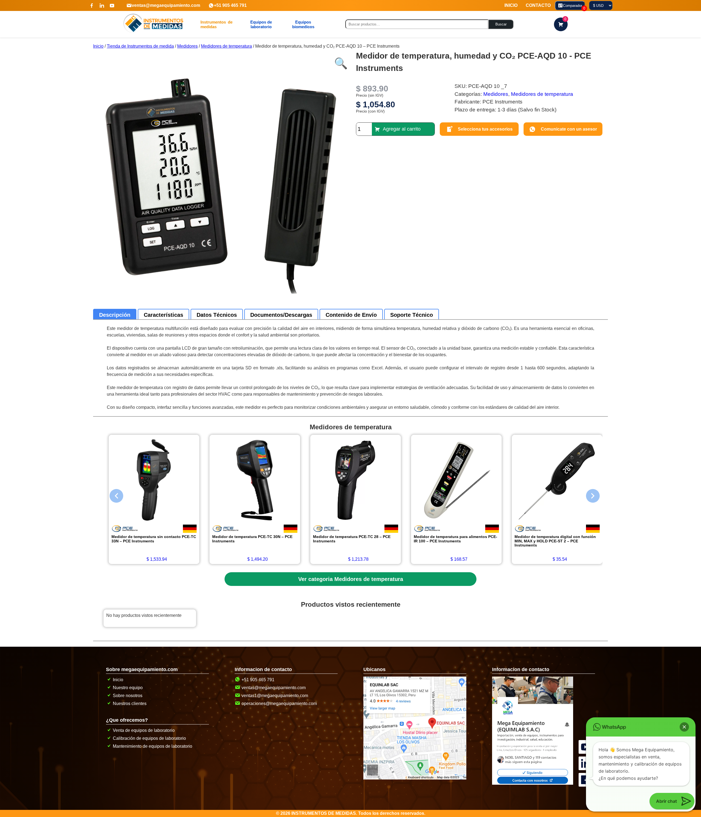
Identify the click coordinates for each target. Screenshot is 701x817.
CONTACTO (538, 5)
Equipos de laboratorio (261, 24)
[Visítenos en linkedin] (102, 5)
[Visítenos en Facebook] (91, 5)
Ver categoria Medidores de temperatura (350, 579)
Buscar (501, 24)
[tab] (114, 315)
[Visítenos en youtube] (112, 5)
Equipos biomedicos (303, 24)
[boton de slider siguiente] (588, 494)
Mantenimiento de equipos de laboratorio (152, 746)
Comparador (574, 7)
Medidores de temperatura (226, 46)
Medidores (187, 46)
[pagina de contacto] (532, 783)
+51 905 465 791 (230, 5)
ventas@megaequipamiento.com (166, 5)
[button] (339, 60)
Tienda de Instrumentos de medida (140, 46)
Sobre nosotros (127, 695)
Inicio (98, 46)
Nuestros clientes (129, 703)
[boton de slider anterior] (112, 494)
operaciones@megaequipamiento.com (279, 703)
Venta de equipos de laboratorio (144, 730)
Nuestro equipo (128, 687)
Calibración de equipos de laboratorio (149, 738)
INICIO (511, 5)
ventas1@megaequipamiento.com (275, 695)
